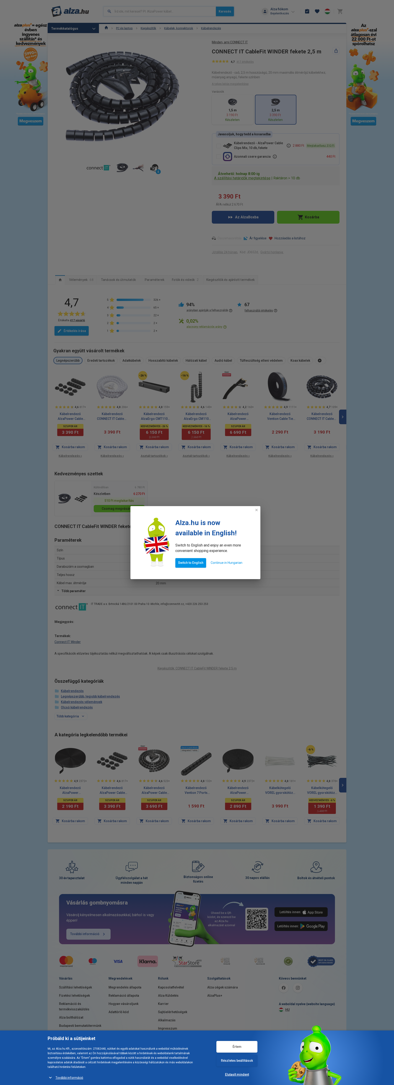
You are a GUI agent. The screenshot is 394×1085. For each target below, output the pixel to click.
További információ (69, 1078)
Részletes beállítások (237, 1060)
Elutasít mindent (237, 1074)
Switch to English (190, 563)
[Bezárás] (256, 509)
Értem (237, 1046)
